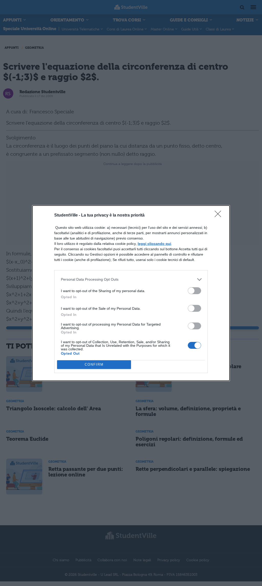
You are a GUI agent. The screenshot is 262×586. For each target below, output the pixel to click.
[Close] (219, 215)
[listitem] (131, 279)
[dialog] (131, 293)
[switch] (194, 290)
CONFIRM (94, 364)
